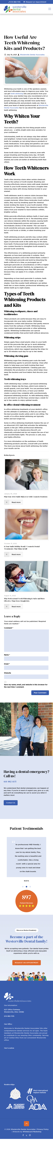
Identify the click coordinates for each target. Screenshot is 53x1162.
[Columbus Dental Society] (15, 1099)
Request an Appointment (36, 2)
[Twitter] (26, 1135)
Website (7, 673)
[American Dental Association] (37, 1109)
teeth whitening (17, 93)
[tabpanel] (26, 859)
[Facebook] (23, 1135)
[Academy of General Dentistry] (15, 1108)
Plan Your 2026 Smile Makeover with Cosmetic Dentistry (26, 497)
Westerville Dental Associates (32, 54)
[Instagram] (30, 1135)
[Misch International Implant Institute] (37, 1094)
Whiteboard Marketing (32, 1131)
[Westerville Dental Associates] (25, 9)
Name (7, 655)
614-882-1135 (15, 2)
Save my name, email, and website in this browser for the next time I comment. (25, 686)
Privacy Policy (43, 1129)
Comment (8, 628)
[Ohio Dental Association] (32, 1102)
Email (7, 664)
